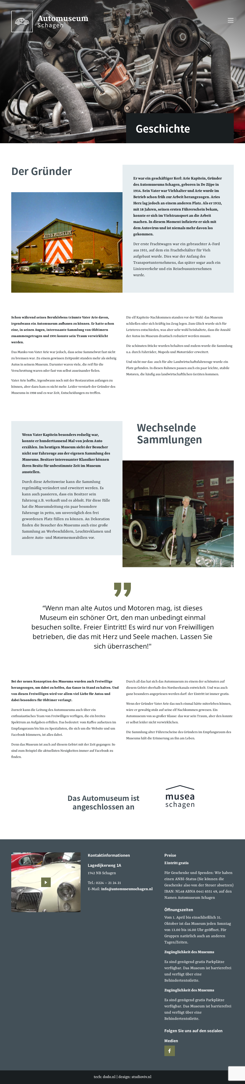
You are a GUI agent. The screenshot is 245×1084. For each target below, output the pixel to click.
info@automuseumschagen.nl (127, 889)
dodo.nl (109, 1077)
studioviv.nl (141, 1077)
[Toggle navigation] (229, 20)
